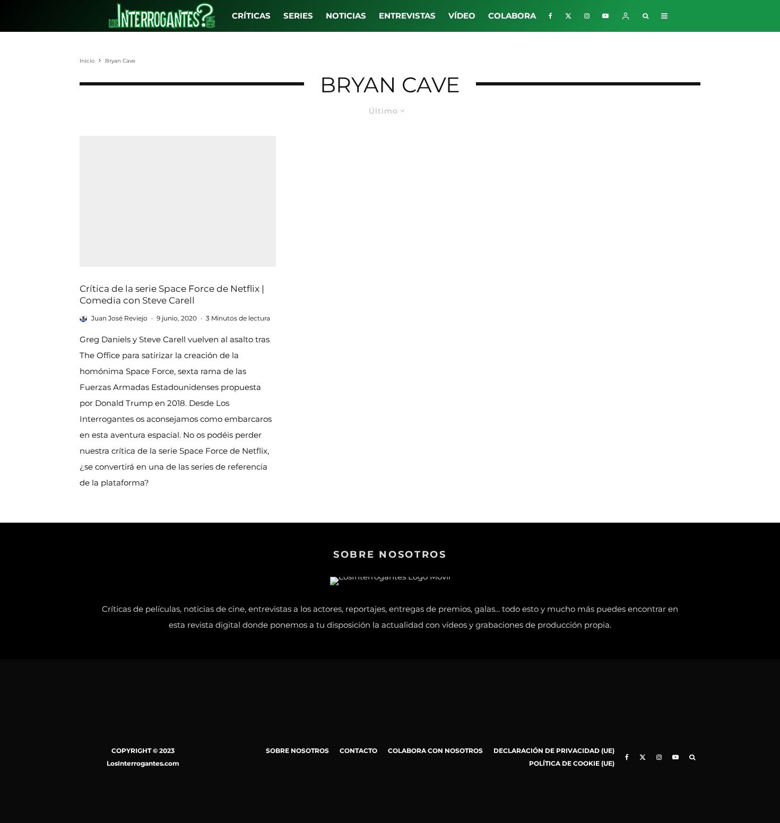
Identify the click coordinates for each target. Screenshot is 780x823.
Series (298, 16)
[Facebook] (550, 16)
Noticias (346, 16)
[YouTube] (605, 16)
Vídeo (461, 16)
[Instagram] (587, 16)
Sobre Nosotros (297, 751)
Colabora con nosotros (435, 751)
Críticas (251, 16)
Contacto (358, 751)
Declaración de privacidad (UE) (553, 751)
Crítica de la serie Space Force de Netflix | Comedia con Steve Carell (172, 294)
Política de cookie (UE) (571, 763)
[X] (568, 16)
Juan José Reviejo (119, 318)
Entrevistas (407, 16)
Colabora (512, 16)
